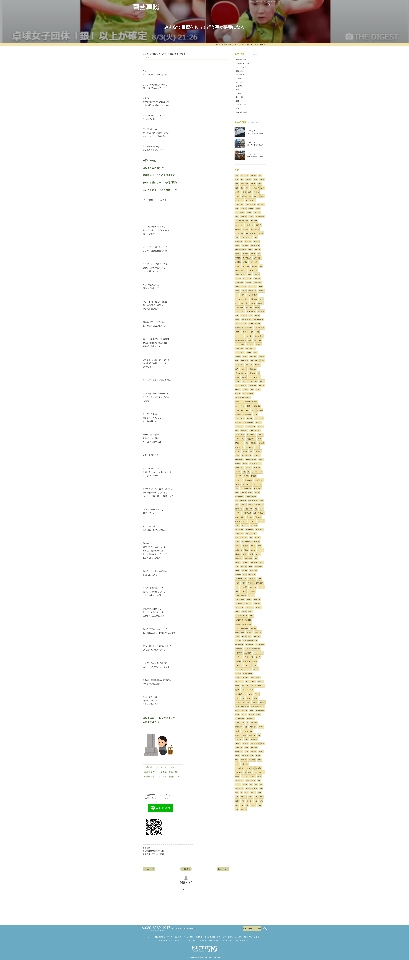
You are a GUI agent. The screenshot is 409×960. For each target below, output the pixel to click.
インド (244, 291)
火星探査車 (247, 653)
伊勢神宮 (256, 192)
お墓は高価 (256, 636)
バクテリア (255, 542)
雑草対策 (238, 673)
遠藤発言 (260, 303)
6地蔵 (243, 583)
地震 (249, 772)
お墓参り (239, 86)
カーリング (257, 603)
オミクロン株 (246, 542)
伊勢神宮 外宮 (246, 196)
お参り (255, 179)
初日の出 (243, 591)
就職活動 (253, 476)
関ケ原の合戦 (260, 644)
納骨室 (253, 550)
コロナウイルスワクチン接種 (254, 233)
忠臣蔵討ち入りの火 (257, 562)
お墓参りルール (239, 723)
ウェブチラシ (239, 233)
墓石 (236, 805)
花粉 (242, 188)
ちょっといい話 (241, 112)
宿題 (256, 784)
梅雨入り (238, 332)
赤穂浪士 (245, 562)
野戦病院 (261, 443)
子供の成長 (251, 591)
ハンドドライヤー (240, 270)
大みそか (261, 587)
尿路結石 (243, 208)
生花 (261, 299)
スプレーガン (239, 225)
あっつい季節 (255, 743)
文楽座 (237, 698)
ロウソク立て (239, 529)
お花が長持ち (252, 369)
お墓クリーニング (242, 63)
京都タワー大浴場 (248, 332)
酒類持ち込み (252, 291)
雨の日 (246, 550)
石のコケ (256, 669)
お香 (256, 801)
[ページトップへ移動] (265, 928)
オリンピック (239, 426)
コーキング (240, 75)
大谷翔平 (243, 315)
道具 (253, 410)
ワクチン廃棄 (257, 340)
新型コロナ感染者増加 (253, 406)
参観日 (246, 747)
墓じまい (239, 82)
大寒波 (259, 579)
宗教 (237, 89)
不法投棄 (238, 562)
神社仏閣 (239, 97)
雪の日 (258, 657)
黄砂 (247, 188)
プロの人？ (238, 665)
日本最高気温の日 (255, 431)
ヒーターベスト (258, 653)
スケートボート (239, 418)
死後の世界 (238, 509)
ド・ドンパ (254, 525)
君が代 (262, 381)
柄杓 (236, 793)
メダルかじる (259, 418)
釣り (236, 431)
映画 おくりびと (240, 521)
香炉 (251, 537)
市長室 (237, 291)
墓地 (258, 254)
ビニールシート (252, 270)
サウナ (261, 287)
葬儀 (244, 192)
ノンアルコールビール (241, 299)
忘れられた (256, 455)
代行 (243, 801)
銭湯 (236, 188)
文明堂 (245, 262)
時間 (249, 274)
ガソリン (256, 196)
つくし (244, 714)
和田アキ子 (256, 212)
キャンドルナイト (258, 772)
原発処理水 (238, 241)
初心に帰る (259, 529)
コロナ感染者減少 (246, 488)
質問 (236, 184)
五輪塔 (245, 554)
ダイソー (243, 566)
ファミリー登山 (239, 311)
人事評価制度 (239, 307)
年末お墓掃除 (248, 558)
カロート (260, 550)
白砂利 (258, 756)
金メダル (260, 682)
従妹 (251, 784)
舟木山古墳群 (256, 649)
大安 (258, 735)
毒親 (249, 340)
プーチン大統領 (239, 212)
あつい (258, 389)
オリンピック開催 (248, 393)
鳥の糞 (252, 616)
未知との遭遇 (251, 311)
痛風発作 (251, 208)
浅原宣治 (261, 385)
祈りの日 (251, 714)
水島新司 (249, 632)
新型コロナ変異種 (240, 249)
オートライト (239, 200)
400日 (259, 439)
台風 (253, 426)
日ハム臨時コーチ (240, 694)
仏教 (261, 266)
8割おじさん (249, 225)
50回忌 (237, 714)
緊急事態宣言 (260, 217)
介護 (236, 315)
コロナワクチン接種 (254, 324)
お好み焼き (254, 299)
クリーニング (244, 175)
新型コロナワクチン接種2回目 (244, 422)
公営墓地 (243, 760)
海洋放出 (256, 241)
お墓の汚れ (258, 451)
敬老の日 (238, 463)
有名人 (238, 108)
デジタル (251, 217)
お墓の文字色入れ (240, 735)
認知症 (241, 788)
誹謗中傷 (260, 410)
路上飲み (261, 291)
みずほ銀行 (246, 484)
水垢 (236, 217)
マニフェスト (247, 278)
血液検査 (256, 274)
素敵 (253, 780)
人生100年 (258, 517)
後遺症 (250, 249)
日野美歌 (238, 574)
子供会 (246, 751)
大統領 (249, 212)
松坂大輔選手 (239, 496)
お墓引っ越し (246, 756)
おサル (253, 793)
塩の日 (250, 612)
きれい (253, 805)
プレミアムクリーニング (242, 410)
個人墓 (250, 694)
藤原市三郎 (238, 751)
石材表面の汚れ (239, 718)
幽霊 (261, 784)
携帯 (252, 389)
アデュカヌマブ (239, 352)
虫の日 (259, 760)
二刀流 (250, 315)
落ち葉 (250, 492)
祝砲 (251, 451)
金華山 (257, 307)
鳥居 (256, 558)
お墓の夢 (262, 702)
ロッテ (254, 459)
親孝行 (237, 612)
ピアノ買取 (246, 266)
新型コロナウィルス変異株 (243, 414)
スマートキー (239, 204)
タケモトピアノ (254, 262)
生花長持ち (260, 521)
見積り (262, 179)
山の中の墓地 (239, 644)
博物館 (248, 459)
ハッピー (243, 369)
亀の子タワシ (239, 780)
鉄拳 (236, 361)
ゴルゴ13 (238, 476)
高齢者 (245, 463)
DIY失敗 (237, 393)
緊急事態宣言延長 (240, 340)
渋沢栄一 (238, 381)
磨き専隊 (258, 225)
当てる (237, 542)
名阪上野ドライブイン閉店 (243, 620)
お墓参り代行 (255, 245)
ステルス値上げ (239, 344)
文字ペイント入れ (258, 513)
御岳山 (254, 496)
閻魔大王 (245, 389)
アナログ (243, 217)
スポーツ (239, 93)
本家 (236, 760)
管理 (236, 809)
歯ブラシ (243, 797)
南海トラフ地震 (239, 632)
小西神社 (244, 570)
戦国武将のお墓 (246, 455)
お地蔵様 (238, 356)
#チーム (186, 889)
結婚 (244, 472)
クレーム (260, 426)
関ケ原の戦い (239, 459)
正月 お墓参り (239, 599)
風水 (261, 509)
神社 (248, 295)
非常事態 (238, 262)
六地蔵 (237, 686)
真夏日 (257, 315)
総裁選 (245, 451)
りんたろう (260, 311)
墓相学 (249, 698)
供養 (242, 805)
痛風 (236, 208)
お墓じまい (245, 764)
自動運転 (253, 443)
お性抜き (258, 768)
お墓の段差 (238, 649)
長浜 (247, 443)
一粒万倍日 (238, 739)
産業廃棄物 (256, 278)
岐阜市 (253, 303)
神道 (243, 698)
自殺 (236, 505)
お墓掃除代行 (257, 282)
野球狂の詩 (258, 632)
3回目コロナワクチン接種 (242, 702)
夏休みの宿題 (239, 447)
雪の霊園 (238, 661)
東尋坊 (254, 665)
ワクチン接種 (244, 303)
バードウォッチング (241, 616)
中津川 (244, 636)
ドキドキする (251, 435)
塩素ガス (254, 661)
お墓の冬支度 (247, 513)
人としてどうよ (239, 517)
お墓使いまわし (255, 677)
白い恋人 (257, 365)
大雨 (257, 332)
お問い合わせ (244, 184)
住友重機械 (245, 245)
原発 (256, 237)
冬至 (253, 574)
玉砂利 (245, 784)
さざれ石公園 (253, 570)
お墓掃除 (253, 175)
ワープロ (238, 472)
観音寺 (237, 570)
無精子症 (257, 249)
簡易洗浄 (238, 229)
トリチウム (247, 241)
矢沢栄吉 (254, 788)
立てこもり (249, 365)
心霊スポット (244, 361)
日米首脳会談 (247, 258)
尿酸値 (258, 208)
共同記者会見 (257, 258)
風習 (249, 192)
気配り (245, 356)
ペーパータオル (250, 348)
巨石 (249, 636)
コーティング (241, 67)
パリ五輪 (238, 554)
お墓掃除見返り (258, 583)
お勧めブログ (241, 104)
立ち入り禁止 (255, 361)
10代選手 (250, 418)
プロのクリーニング (255, 463)
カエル (237, 764)
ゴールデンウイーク (246, 237)
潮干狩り (238, 743)
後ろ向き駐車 (259, 336)
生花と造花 (251, 521)
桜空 (244, 574)
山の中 (258, 554)
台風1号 (261, 727)
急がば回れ (251, 735)
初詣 (236, 591)
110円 (250, 566)
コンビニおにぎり (240, 324)
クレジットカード (240, 385)
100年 (259, 793)
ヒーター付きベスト (258, 686)
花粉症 (255, 702)
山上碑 (246, 793)
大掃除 (250, 583)
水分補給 (253, 751)
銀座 (236, 492)
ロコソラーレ (239, 682)
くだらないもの (256, 484)
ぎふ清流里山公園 (240, 595)
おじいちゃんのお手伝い (255, 505)
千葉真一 (260, 435)
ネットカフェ (239, 365)
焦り (257, 447)
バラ (236, 488)
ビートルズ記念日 (240, 373)
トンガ (237, 636)
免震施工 (238, 254)
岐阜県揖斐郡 (258, 566)
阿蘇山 (248, 496)
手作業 (259, 805)
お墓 (236, 175)
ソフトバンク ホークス (242, 768)
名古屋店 (248, 282)
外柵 (236, 179)
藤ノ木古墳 (256, 468)
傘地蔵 (237, 583)
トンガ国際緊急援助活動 (250, 640)
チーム (256, 414)
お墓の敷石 (254, 723)
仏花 (261, 801)
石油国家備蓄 (249, 529)
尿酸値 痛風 (259, 797)
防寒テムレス (246, 686)
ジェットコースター (254, 377)
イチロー (257, 537)
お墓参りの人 (248, 509)
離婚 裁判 (246, 661)
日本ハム (238, 546)
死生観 (250, 797)
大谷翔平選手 (252, 385)
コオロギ (245, 254)
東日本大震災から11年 (242, 706)
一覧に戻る (186, 869)
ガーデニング (246, 776)
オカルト (238, 784)
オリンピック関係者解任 (242, 398)
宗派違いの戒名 (247, 673)
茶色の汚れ (238, 727)
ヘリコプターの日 (247, 731)
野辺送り (238, 192)
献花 (242, 179)
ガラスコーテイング (241, 537)
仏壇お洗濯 (256, 599)
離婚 (253, 760)
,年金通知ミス (259, 480)
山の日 (248, 426)
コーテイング (255, 188)
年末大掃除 (238, 558)
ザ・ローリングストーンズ (243, 669)
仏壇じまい (251, 579)
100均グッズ (251, 718)
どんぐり (243, 492)
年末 (236, 587)
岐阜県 (253, 184)
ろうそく (249, 801)
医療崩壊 (254, 266)
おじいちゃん (257, 488)
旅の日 (261, 751)
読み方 (248, 533)
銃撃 (236, 369)
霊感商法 (258, 607)
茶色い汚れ (253, 727)
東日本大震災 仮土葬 (257, 706)
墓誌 (260, 175)
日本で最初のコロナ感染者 (243, 624)
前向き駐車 (249, 336)
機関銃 (237, 245)
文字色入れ (240, 71)
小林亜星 (261, 356)
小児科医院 (251, 373)
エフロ (246, 739)
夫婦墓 (257, 694)
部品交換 (243, 809)
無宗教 (248, 788)
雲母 (261, 788)
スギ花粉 (238, 640)
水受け (237, 525)
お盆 (247, 805)
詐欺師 (255, 352)
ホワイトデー (243, 710)
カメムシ (238, 513)
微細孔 (248, 780)
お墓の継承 (238, 653)
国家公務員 (249, 307)
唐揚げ (237, 319)
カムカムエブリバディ (241, 677)
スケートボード (239, 406)
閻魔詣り (238, 389)
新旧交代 (238, 451)
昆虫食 (253, 254)
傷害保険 (249, 517)
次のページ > (223, 869)
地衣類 (237, 731)
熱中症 (259, 776)
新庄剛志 (245, 546)
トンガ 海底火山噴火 (241, 628)
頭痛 (258, 780)
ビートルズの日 (248, 657)
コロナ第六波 (239, 607)
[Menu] (273, 4)
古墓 (245, 727)
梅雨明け (258, 344)
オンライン (238, 480)
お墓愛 (252, 710)
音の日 (259, 546)
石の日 (249, 599)
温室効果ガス (249, 447)
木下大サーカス (239, 439)
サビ (236, 295)
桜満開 (258, 714)
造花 (236, 303)
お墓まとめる (249, 607)
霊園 (237, 101)
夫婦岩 (237, 196)
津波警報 (253, 628)
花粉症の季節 (260, 710)
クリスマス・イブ (240, 579)
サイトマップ (245, 940)
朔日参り (254, 295)
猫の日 (237, 690)
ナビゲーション (250, 204)
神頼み (243, 295)
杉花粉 (252, 554)
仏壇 (236, 237)
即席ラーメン (239, 443)
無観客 (244, 377)
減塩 (262, 361)
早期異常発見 (239, 533)
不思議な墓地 (249, 644)
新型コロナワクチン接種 (255, 500)
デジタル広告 (255, 229)
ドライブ (247, 665)
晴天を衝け (253, 356)
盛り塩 (244, 612)
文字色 (253, 546)
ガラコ (254, 533)
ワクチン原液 (239, 348)
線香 (256, 509)
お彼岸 (237, 455)
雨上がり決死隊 (239, 435)
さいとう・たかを (257, 472)
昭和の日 (245, 743)
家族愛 (237, 377)
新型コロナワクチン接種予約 (243, 328)
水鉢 (236, 566)
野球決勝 (258, 422)
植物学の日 (254, 739)
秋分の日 (248, 468)
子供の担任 (254, 747)
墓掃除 (237, 801)
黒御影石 (243, 505)
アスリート (250, 344)
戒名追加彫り (248, 480)
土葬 (262, 188)
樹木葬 (237, 756)
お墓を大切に (251, 439)
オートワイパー (250, 200)
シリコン (247, 649)
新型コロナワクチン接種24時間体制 (252, 319)
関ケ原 (257, 492)
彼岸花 (261, 459)
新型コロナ (260, 204)
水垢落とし (238, 550)
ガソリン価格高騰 (240, 500)
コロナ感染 (244, 587)
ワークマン (238, 657)
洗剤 (262, 196)
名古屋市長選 (239, 282)
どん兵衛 (246, 476)
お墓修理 (239, 78)
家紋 (253, 776)
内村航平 (254, 402)
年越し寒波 (253, 587)
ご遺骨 (255, 698)
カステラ (238, 266)
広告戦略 (245, 229)
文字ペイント (239, 336)
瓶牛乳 (259, 184)
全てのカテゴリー (242, 60)
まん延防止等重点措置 (241, 221)
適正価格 (238, 484)
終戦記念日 (244, 431)
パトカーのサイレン (248, 690)
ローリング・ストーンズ (250, 381)
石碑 (262, 743)
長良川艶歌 (238, 772)
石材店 (237, 776)
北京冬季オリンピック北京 (243, 603)
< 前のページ (149, 869)
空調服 (249, 352)
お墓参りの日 (239, 468)
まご (236, 797)
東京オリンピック (240, 274)
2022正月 (251, 595)
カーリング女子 (250, 682)
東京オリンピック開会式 (242, 402)
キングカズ (245, 525)
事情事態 (238, 258)
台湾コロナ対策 (259, 328)
